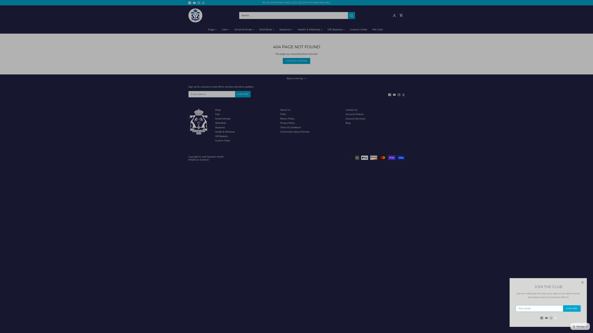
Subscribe (571, 308)
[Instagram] (551, 318)
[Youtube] (546, 318)
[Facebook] (541, 318)
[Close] (582, 282)
